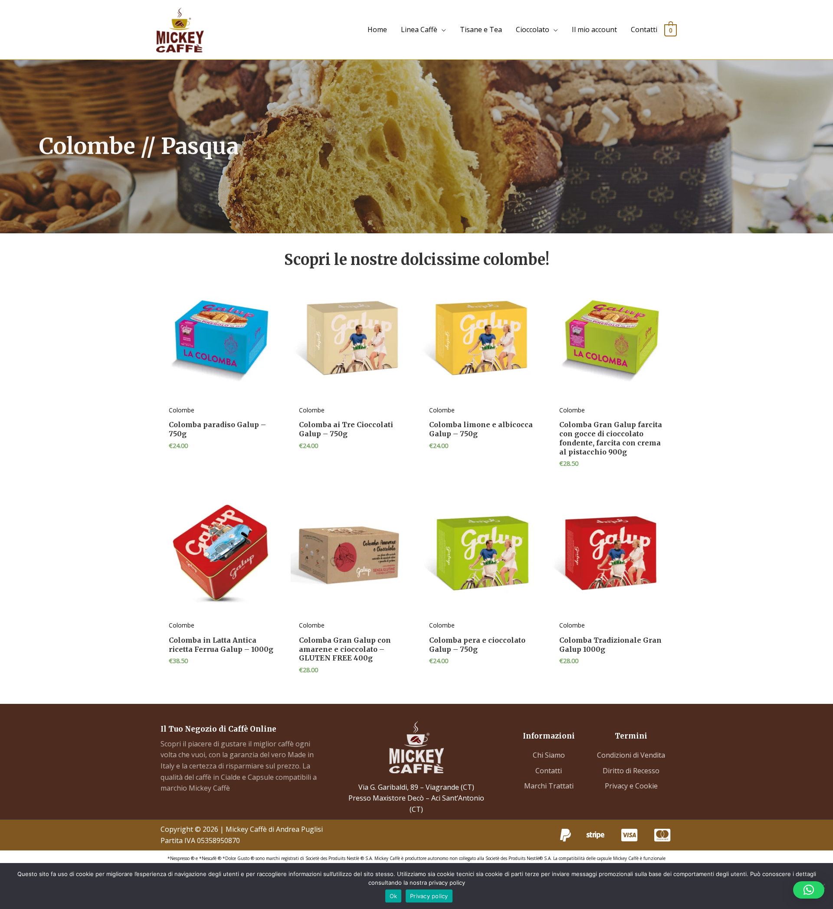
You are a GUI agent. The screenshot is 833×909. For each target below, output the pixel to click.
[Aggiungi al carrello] (273, 311)
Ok (393, 896)
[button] (808, 890)
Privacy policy (429, 896)
